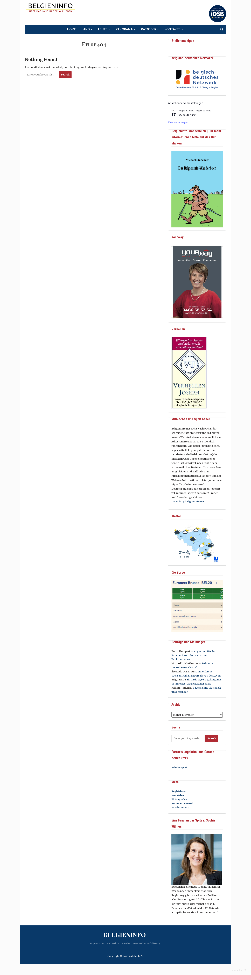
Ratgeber (148, 29)
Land (86, 29)
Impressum (97, 943)
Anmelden (177, 795)
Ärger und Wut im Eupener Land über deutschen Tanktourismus (193, 655)
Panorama (124, 29)
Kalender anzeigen (178, 122)
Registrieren (178, 791)
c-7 (244, 970)
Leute (102, 29)
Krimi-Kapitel (179, 767)
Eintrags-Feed (179, 799)
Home (71, 29)
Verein (126, 943)
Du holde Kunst (188, 114)
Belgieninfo (124, 934)
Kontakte (172, 29)
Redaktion (113, 943)
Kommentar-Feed (182, 803)
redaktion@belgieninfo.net (187, 501)
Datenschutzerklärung (146, 943)
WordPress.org (180, 807)
